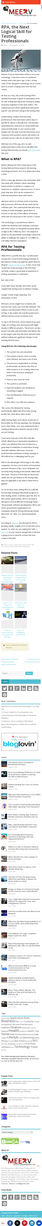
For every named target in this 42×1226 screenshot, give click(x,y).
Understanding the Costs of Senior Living (23, 785)
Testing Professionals (22, 546)
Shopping (11, 1044)
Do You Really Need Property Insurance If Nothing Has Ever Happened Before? (21, 836)
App (8, 1018)
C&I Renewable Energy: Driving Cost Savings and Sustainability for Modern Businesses (20, 581)
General (4, 1031)
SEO (35, 1040)
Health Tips (33, 1031)
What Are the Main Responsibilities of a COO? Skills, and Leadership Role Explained (24, 923)
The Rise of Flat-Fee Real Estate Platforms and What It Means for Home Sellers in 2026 (22, 879)
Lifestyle (12, 1037)
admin (5, 45)
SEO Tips (4, 1044)
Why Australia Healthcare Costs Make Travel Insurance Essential (24, 795)
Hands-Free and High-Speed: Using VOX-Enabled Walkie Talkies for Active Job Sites (7, 580)
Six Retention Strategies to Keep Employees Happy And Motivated (9, 661)
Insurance (23, 1034)
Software (5, 1047)
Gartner (15, 523)
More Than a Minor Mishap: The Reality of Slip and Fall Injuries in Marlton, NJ (22, 992)
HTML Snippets (11, 1219)
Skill (33, 545)
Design (37, 1022)
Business (8, 1021)
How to (13, 1034)
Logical (10, 545)
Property (11, 1041)
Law (36, 1034)
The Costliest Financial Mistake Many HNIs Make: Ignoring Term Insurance (24, 805)
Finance (15, 1027)
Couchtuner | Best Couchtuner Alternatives (17, 721)
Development (6, 1024)
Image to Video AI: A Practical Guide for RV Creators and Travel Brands (23, 890)
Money (4, 1041)
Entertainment (26, 1024)
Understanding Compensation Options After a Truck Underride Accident (22, 980)
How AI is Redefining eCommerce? (21, 632)
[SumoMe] (39, 1223)
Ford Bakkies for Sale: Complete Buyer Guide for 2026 (22, 934)
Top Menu (10, 2)
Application (16, 1017)
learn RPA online (34, 150)
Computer (29, 1021)
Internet (31, 1034)
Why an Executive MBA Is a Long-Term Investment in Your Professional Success (22, 968)
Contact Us (17, 1216)
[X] (17, 1223)
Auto (27, 1017)
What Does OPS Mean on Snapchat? (21, 605)
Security (28, 1041)
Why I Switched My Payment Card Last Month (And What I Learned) (22, 825)
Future (5, 545)
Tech (12, 1047)
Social (5, 682)
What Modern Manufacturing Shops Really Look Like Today (23, 1003)
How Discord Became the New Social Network (24, 912)
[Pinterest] (25, 1223)
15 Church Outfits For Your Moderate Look (17, 712)
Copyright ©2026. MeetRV (9, 1213)
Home (5, 1034)
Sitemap (25, 1216)
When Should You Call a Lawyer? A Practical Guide (22, 858)
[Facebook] (10, 1223)
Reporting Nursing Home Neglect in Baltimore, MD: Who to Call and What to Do (24, 945)
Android (4, 1018)
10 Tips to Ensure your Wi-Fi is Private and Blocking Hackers (7, 634)
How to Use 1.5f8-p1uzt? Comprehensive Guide (7, 606)
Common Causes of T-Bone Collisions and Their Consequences (24, 957)
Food (23, 1027)
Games (33, 1028)
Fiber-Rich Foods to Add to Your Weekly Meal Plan (22, 868)
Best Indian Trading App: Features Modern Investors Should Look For (23, 815)
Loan (21, 1037)
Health (14, 1030)
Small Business (20, 1044)
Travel (34, 1046)
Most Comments (8, 701)
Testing (12, 546)
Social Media (30, 1043)
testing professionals (16, 265)
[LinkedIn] (32, 1223)
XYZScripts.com (30, 1219)
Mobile (36, 1038)
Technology (5, 546)
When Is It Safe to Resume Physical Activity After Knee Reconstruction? (23, 848)
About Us (9, 1216)
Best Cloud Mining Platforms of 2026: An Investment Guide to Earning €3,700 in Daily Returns (24, 774)
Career (21, 1022)
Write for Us (33, 1216)
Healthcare (23, 1031)
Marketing (28, 1037)
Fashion (5, 1027)
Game (28, 1028)
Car (17, 1021)
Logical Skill (17, 545)
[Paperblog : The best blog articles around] (25, 1144)
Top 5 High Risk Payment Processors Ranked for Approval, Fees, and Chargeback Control (24, 901)
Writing (3, 1050)
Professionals (26, 545)
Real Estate (19, 1040)
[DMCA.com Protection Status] (10, 1144)
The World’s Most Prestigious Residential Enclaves (21, 763)
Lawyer (4, 1038)
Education (16, 1024)
